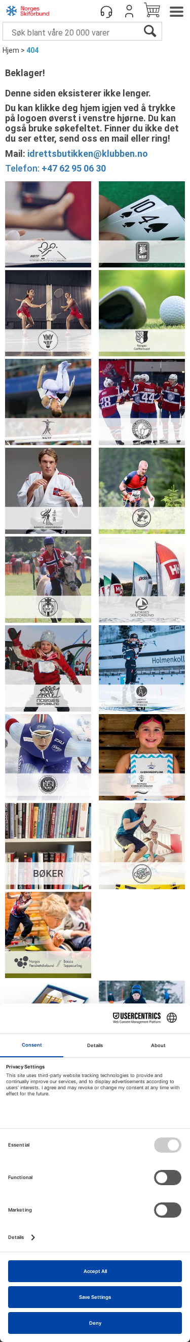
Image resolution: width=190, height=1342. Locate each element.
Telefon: (55, 168)
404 (32, 50)
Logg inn (129, 11)
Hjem (11, 50)
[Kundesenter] (106, 11)
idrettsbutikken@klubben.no (87, 153)
